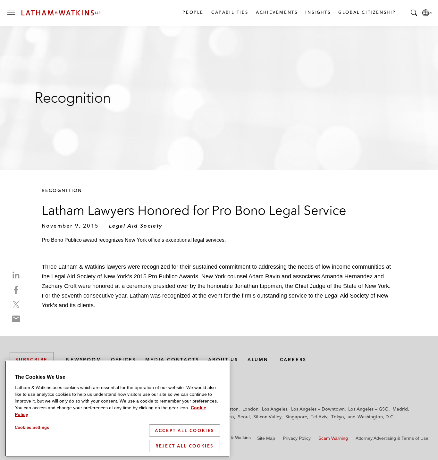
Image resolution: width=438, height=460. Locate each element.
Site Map (266, 438)
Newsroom (83, 359)
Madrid (400, 409)
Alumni (259, 359)
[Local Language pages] (426, 12)
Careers (293, 359)
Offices (123, 359)
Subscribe (31, 359)
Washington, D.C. (376, 417)
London (250, 409)
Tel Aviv (319, 417)
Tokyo (337, 417)
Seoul (244, 417)
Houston (230, 409)
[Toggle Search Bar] (414, 12)
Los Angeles (274, 409)
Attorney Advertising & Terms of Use (392, 438)
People (192, 12)
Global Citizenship (366, 12)
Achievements (276, 12)
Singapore (296, 417)
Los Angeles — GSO (368, 409)
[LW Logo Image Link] (61, 13)
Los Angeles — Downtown (318, 409)
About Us (223, 359)
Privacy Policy (297, 438)
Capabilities (229, 12)
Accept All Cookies (184, 430)
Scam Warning (333, 438)
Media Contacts (172, 359)
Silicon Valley (267, 417)
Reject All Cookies (185, 445)
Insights (317, 12)
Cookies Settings (32, 427)
